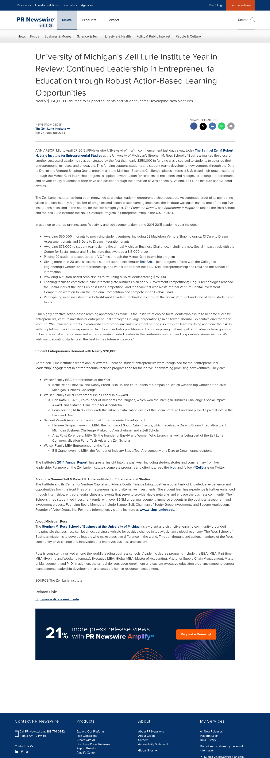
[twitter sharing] (203, 127)
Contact (113, 20)
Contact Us (22, 746)
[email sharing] (231, 126)
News (67, 20)
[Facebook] (22, 752)
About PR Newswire (151, 731)
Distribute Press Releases (93, 744)
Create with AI (86, 740)
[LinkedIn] (17, 752)
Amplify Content (87, 752)
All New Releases (211, 731)
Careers (143, 740)
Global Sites (146, 751)
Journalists (70, 5)
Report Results (86, 748)
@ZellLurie (201, 467)
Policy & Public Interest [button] (153, 36)
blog (173, 467)
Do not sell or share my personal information (221, 748)
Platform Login (209, 736)
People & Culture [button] (188, 36)
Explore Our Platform (90, 731)
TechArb (146, 261)
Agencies (87, 5)
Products (89, 20)
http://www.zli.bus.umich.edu (57, 599)
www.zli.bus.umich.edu (157, 509)
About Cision (146, 736)
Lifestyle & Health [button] (118, 36)
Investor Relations (47, 5)
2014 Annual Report (72, 462)
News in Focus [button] (28, 36)
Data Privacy (208, 740)
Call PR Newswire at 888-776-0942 (42, 731)
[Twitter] (27, 752)
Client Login (216, 5)
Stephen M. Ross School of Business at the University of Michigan (92, 526)
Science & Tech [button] (88, 36)
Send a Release (241, 5)
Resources (24, 5)
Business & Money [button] (58, 36)
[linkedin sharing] (212, 126)
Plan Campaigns (87, 736)
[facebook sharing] (193, 126)
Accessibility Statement (153, 744)
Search (243, 19)
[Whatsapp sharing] (221, 126)
